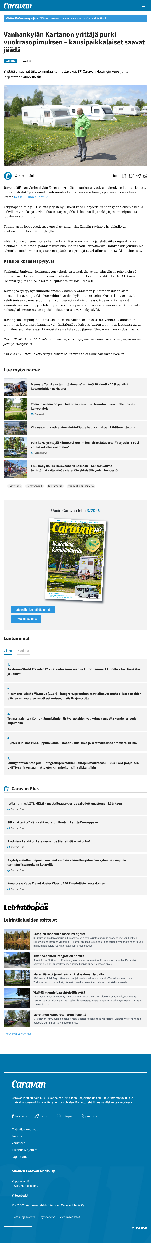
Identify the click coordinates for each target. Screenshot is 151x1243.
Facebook (21, 1116)
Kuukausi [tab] (23, 651)
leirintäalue (55, 486)
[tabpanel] (75, 717)
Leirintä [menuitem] (17, 1136)
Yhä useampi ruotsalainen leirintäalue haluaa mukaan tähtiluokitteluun (83, 427)
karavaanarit (34, 486)
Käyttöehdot (47, 1217)
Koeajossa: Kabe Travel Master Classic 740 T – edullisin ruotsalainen (56, 883)
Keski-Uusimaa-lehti (29, 197)
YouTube (92, 1116)
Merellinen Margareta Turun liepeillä (59, 1014)
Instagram (68, 1116)
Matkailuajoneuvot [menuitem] (25, 1129)
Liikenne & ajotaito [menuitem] (25, 1150)
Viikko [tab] (8, 651)
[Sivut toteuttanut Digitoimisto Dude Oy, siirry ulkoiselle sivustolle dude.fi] (139, 1229)
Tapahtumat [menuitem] (20, 1156)
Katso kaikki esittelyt (17, 1034)
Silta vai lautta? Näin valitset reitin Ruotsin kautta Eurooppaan (52, 822)
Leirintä (11, 61)
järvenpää (15, 486)
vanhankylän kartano (81, 486)
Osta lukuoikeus (26, 619)
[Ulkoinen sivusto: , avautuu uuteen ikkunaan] (75, 560)
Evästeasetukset (69, 1217)
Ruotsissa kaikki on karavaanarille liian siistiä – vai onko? (48, 841)
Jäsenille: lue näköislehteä (33, 609)
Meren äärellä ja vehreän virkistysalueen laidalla (68, 974)
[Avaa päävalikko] (144, 5)
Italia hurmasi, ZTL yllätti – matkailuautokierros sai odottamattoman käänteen (64, 803)
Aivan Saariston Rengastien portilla (59, 956)
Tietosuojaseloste (23, 1217)
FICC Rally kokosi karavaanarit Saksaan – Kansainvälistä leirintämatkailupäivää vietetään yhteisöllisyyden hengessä (74, 468)
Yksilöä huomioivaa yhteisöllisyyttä (59, 992)
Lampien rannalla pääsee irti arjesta (59, 934)
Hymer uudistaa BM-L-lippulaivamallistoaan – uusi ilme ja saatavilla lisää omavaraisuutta (72, 743)
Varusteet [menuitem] (18, 1143)
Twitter (44, 1116)
